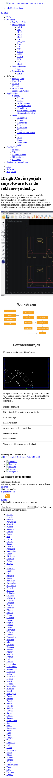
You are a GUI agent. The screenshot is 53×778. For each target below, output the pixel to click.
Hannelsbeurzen (19, 154)
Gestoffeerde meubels (26, 110)
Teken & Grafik (24, 105)
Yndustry (16, 96)
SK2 (19, 59)
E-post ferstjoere (8, 492)
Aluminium (22, 118)
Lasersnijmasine (19, 66)
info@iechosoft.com (15, 8)
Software (10, 169)
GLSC (20, 54)
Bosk (19, 137)
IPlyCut (15, 86)
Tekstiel (20, 130)
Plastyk (20, 125)
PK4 (19, 44)
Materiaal (16, 115)
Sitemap (4, 487)
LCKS (20, 56)
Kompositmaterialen (26, 113)
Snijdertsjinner (18, 78)
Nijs (13, 152)
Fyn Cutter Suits (19, 22)
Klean (20, 100)
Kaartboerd (22, 123)
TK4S (20, 47)
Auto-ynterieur (23, 103)
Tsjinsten (16, 150)
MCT (19, 74)
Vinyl (19, 135)
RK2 (19, 64)
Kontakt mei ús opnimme (17, 162)
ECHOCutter (17, 88)
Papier (20, 120)
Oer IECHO (12, 147)
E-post (4, 499)
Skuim (20, 140)
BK (19, 29)
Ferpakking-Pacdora (20, 91)
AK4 (19, 27)
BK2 (19, 32)
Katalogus (16, 159)
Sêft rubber (22, 142)
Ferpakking (22, 108)
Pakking (20, 98)
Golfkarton (22, 127)
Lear (19, 145)
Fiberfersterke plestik (26, 132)
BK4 (19, 37)
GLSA (20, 51)
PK (18, 39)
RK (19, 61)
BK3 (19, 34)
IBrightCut (16, 81)
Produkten (11, 20)
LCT (19, 69)
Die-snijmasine (18, 71)
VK (19, 49)
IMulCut (15, 83)
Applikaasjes (12, 93)
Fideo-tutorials (18, 157)
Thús (9, 17)
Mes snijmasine (18, 24)
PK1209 (21, 42)
